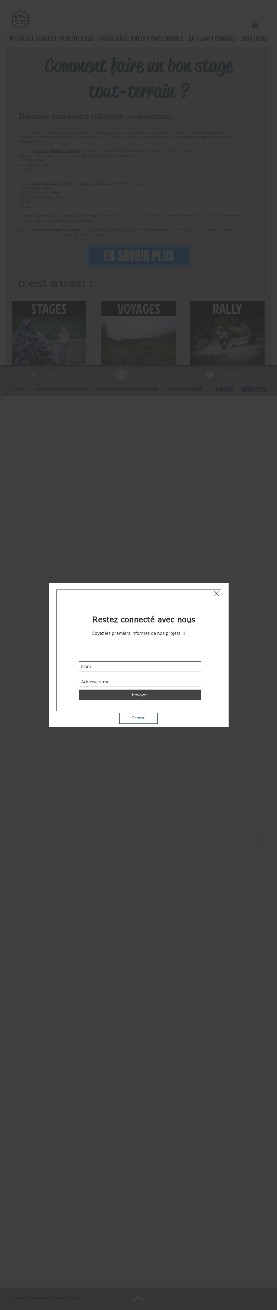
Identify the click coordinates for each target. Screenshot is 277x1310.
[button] (216, 593)
